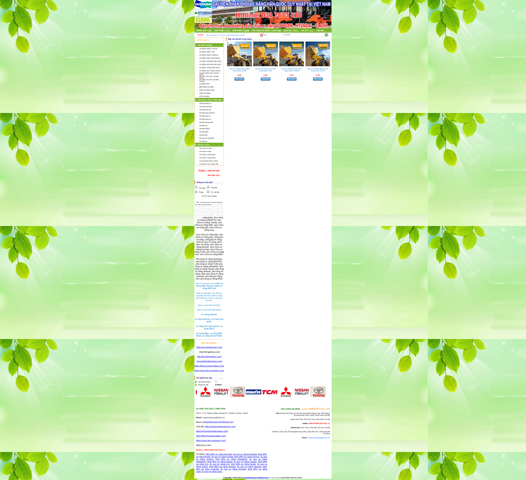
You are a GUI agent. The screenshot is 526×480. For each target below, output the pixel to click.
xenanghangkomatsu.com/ (209, 361)
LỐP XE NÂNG (204, 96)
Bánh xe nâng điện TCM (206, 293)
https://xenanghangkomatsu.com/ (212, 431)
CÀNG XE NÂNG (205, 93)
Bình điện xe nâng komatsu (219, 454)
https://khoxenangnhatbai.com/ (209, 366)
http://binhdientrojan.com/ (209, 356)
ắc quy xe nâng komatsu (245, 454)
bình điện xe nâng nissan (220, 462)
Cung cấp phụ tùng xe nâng (208, 161)
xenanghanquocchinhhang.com (218, 422)
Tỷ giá (201, 192)
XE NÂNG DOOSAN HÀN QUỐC (210, 64)
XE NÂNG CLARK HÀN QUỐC (209, 67)
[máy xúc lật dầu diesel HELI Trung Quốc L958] (265, 65)
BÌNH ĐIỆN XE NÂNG (206, 87)
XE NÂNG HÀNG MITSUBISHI (209, 58)
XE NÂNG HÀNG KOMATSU (208, 55)
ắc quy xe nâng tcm (220, 464)
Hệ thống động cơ (205, 103)
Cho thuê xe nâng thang (207, 158)
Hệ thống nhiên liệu (205, 106)
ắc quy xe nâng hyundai (233, 469)
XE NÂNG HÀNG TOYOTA (208, 49)
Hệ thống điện (203, 132)
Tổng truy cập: (203, 385)
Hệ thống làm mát (205, 110)
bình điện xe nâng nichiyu (246, 457)
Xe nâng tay (203, 141)
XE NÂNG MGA (204, 84)
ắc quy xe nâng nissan (245, 462)
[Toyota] (218, 396)
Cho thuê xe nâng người (207, 154)
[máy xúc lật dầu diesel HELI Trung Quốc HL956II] (291, 65)
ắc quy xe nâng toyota (222, 457)
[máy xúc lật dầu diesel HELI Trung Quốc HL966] (239, 65)
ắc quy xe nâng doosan (249, 466)
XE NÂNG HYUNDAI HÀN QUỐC (210, 61)
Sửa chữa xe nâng (205, 148)
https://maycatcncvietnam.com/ (209, 370)
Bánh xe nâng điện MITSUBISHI (209, 310)
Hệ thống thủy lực (205, 119)
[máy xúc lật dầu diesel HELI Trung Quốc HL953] (317, 65)
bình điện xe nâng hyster (243, 464)
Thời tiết (214, 188)
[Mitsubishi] (266, 396)
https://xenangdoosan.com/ (209, 347)
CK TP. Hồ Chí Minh (209, 196)
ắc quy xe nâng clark (212, 471)
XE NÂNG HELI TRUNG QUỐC (210, 71)
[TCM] (250, 396)
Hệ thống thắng (204, 128)
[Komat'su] (234, 396)
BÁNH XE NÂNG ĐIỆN (207, 90)
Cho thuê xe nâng (205, 151)
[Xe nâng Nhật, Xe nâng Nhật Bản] (263, 27)
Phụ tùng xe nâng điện (206, 138)
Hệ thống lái (203, 125)
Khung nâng (203, 135)
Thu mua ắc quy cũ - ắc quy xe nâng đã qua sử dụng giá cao (225, 35)
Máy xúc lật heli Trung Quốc (240, 39)
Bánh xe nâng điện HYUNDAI (209, 305)
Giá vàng (202, 188)
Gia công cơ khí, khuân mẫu (208, 164)
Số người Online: (204, 382)
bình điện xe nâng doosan (222, 466)
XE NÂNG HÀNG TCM (207, 52)
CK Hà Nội (215, 192)
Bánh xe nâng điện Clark (205, 284)
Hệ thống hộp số (204, 116)
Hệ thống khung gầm (206, 122)
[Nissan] (202, 396)
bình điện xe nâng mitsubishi (231, 459)
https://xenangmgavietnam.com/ (220, 426)
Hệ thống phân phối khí (207, 113)
